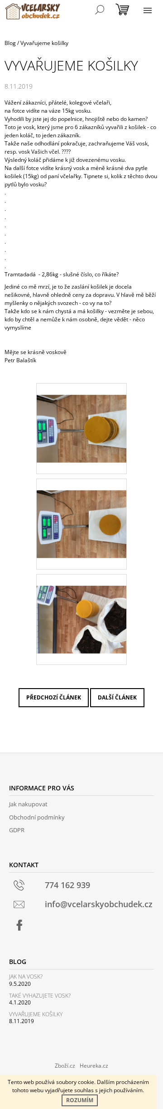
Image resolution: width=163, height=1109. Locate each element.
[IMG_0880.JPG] (81, 608)
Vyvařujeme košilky (35, 1014)
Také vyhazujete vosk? (40, 996)
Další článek (117, 697)
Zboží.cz (65, 1065)
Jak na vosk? (26, 976)
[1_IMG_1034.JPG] (81, 417)
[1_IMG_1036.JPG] (81, 512)
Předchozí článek (53, 697)
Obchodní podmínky (37, 817)
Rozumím (79, 1100)
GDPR (16, 830)
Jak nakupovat (28, 804)
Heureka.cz (94, 1065)
